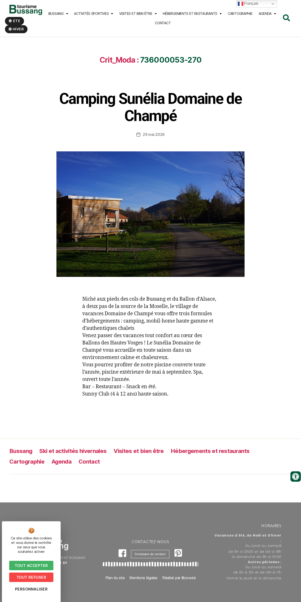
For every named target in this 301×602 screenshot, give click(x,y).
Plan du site (115, 577)
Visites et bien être (135, 14)
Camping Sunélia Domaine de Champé (150, 107)
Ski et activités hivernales (73, 451)
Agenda (265, 14)
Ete (16, 21)
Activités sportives (91, 14)
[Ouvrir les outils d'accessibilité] (295, 476)
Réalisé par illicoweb (179, 577)
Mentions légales (143, 577)
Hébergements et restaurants (210, 451)
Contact (163, 23)
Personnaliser (31, 589)
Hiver (18, 29)
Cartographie (240, 14)
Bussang (56, 14)
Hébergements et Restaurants (190, 14)
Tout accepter (31, 565)
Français (250, 3)
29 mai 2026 (154, 134)
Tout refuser (31, 577)
